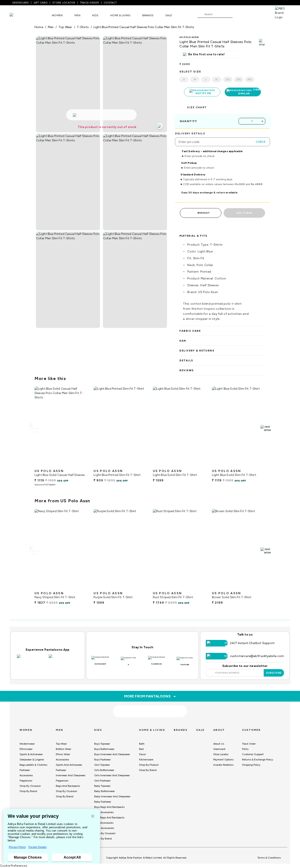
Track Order (249, 743)
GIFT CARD (41, 2)
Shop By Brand (28, 791)
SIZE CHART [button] (197, 107)
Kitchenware (146, 759)
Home (38, 27)
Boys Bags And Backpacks (109, 807)
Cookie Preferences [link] (13, 866)
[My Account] (250, 14)
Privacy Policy (17, 847)
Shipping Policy (251, 764)
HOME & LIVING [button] (120, 15)
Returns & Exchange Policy (257, 759)
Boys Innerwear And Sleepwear (112, 754)
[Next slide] (265, 428)
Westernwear (27, 743)
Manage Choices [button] (28, 857)
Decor (142, 754)
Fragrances (26, 780)
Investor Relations (223, 764)
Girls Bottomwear (104, 770)
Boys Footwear (102, 759)
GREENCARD (20, 2)
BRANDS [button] (148, 15)
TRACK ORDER (89, 2)
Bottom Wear (63, 749)
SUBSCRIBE (274, 672)
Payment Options (223, 759)
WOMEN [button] (57, 15)
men (51, 27)
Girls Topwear (102, 764)
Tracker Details (37, 847)
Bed (141, 749)
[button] (92, 816)
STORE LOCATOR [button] (63, 2)
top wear (65, 27)
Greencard (219, 749)
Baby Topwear (102, 785)
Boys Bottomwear (104, 749)
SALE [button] (168, 15)
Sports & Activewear (31, 754)
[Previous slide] (34, 428)
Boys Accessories (104, 812)
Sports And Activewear (69, 764)
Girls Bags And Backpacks (109, 817)
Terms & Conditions (269, 857)
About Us (218, 743)
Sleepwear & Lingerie (32, 759)
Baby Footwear (102, 801)
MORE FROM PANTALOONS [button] (150, 696)
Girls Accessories (103, 822)
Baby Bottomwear (104, 791)
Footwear (25, 770)
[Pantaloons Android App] (63, 658)
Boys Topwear (102, 743)
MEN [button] (77, 15)
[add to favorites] (81, 465)
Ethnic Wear (63, 754)
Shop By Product (149, 764)
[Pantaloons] (18, 15)
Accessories (26, 775)
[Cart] (262, 14)
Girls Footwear (102, 780)
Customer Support (253, 754)
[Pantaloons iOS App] (32, 658)
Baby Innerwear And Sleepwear (112, 796)
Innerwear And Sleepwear (70, 775)
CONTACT (110, 2)
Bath (142, 743)
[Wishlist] (238, 14)
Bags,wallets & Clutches (33, 764)
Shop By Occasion (30, 785)
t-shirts (83, 27)
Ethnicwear (26, 749)
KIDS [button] (95, 15)
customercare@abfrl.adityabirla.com (257, 656)
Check (261, 141)
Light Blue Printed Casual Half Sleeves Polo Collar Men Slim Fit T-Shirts (144, 27)
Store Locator (220, 754)
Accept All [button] (72, 857)
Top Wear (61, 743)
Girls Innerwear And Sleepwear (112, 775)
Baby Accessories (104, 828)
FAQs (245, 749)
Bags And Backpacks (68, 785)
